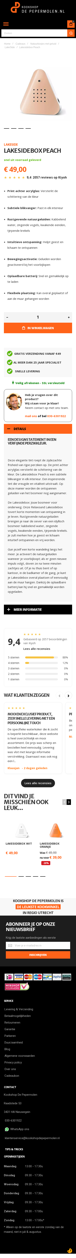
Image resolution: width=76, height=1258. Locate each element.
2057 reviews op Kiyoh (50, 177)
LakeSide (10, 47)
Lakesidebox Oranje (49, 845)
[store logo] (38, 9)
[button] (11, 876)
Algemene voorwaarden (19, 1056)
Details (20, 429)
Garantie (9, 1029)
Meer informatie (28, 609)
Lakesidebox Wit (19, 843)
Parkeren (10, 1036)
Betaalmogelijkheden (17, 1016)
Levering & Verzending (18, 1009)
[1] (6, 128)
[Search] (71, 33)
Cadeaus (20, 43)
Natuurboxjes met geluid (43, 43)
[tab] (38, 429)
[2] (13, 128)
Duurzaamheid (13, 1042)
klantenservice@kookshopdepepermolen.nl (32, 1138)
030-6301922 (56, 416)
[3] (21, 128)
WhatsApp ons (19, 1129)
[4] (28, 128)
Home (7, 43)
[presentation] (69, 802)
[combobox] (38, 33)
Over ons (10, 1069)
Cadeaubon (11, 1076)
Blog (7, 1049)
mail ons (31, 416)
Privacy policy (13, 1062)
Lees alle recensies (36, 649)
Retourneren (12, 1022)
